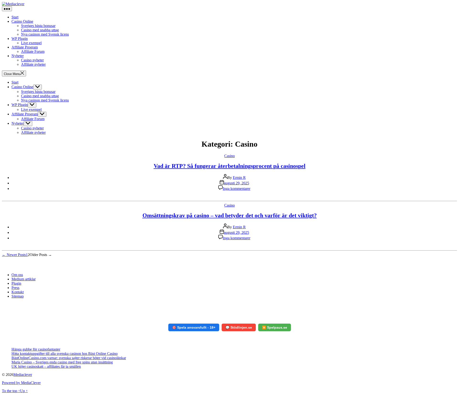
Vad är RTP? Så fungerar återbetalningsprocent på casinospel (230, 166)
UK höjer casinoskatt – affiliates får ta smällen (46, 366)
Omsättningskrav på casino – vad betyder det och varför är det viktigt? (229, 215)
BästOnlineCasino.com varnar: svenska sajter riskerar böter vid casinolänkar (68, 358)
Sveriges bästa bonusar (38, 26)
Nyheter (17, 56)
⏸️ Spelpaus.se (274, 327)
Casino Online (22, 21)
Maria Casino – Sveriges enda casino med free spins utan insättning (62, 362)
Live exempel (31, 43)
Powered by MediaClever (21, 383)
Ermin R (239, 178)
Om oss (17, 275)
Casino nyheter (32, 60)
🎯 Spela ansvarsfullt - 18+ (193, 327)
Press (15, 288)
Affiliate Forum (32, 51)
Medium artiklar (23, 279)
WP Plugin (19, 39)
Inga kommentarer (236, 189)
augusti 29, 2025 (236, 183)
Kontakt (17, 292)
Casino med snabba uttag (40, 30)
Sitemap (17, 296)
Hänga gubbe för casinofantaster (35, 349)
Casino (229, 156)
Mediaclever (22, 375)
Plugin (16, 283)
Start (14, 17)
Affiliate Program (24, 47)
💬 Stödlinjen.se (238, 327)
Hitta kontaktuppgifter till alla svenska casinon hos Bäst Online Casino (64, 354)
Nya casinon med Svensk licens (45, 34)
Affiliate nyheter (33, 64)
